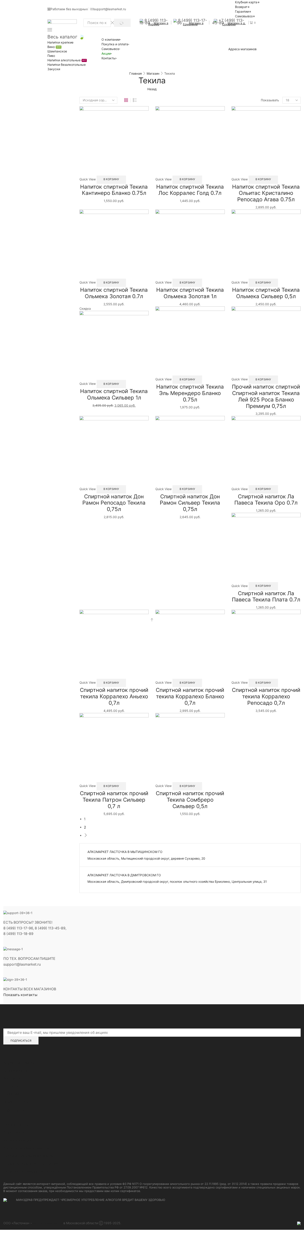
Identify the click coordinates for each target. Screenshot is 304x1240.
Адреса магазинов (242, 49)
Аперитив (239, 118)
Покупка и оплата (114, 44)
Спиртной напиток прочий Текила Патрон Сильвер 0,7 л (114, 799)
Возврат (241, 7)
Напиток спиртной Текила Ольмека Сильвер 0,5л (266, 293)
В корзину (111, 179)
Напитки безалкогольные (66, 64)
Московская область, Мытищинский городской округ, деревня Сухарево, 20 (146, 858)
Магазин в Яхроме (158, 23)
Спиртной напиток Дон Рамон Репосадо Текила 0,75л (114, 503)
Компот (240, 141)
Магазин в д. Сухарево (234, 23)
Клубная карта (246, 2)
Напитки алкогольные (66, 60)
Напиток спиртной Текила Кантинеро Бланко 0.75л (114, 190)
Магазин (153, 73)
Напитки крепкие (60, 42)
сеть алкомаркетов (48, 1223)
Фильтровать (243, 191)
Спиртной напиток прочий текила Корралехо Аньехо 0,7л (114, 696)
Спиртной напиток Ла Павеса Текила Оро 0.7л (266, 499)
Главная (135, 73)
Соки (238, 155)
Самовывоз (244, 16)
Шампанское (57, 51)
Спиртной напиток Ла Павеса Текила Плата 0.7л (266, 596)
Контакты (108, 58)
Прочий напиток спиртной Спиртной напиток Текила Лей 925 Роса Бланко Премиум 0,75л (266, 396)
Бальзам (238, 126)
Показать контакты (20, 995)
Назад (152, 89)
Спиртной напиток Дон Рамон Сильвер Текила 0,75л (190, 503)
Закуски (53, 69)
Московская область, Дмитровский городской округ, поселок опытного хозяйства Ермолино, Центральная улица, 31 (177, 881)
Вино (54, 47)
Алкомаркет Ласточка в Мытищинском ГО (124, 852)
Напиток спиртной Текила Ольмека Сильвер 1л (114, 394)
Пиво (51, 56)
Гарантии (242, 11)
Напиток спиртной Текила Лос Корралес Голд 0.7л (190, 190)
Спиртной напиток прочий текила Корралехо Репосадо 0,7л (266, 696)
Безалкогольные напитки (253, 134)
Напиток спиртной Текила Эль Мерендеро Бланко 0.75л (190, 393)
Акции (106, 53)
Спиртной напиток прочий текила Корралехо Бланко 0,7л (190, 696)
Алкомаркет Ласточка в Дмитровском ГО (124, 875)
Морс (239, 148)
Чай (238, 162)
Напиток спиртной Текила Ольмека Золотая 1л (190, 293)
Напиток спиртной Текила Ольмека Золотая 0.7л (114, 293)
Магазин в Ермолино (193, 23)
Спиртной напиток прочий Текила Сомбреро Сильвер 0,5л (190, 799)
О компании (110, 39)
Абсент (237, 110)
